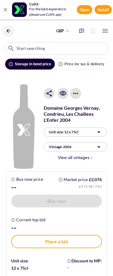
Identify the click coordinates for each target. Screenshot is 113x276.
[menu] (105, 30)
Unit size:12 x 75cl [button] (63, 132)
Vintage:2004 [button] (60, 146)
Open (84, 9)
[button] (56, 201)
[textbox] (56, 48)
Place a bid (56, 241)
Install (103, 9)
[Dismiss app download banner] (5, 9)
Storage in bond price (33, 64)
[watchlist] (63, 93)
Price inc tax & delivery (84, 64)
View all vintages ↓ (75, 157)
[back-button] (8, 31)
